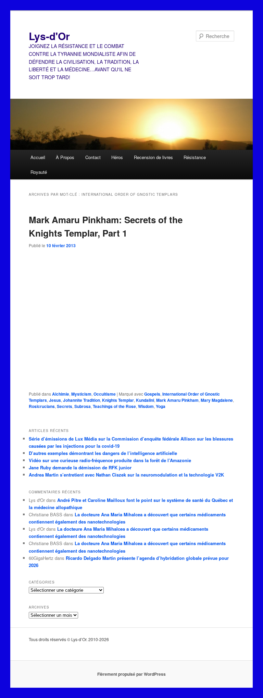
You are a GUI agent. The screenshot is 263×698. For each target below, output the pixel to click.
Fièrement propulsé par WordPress (131, 674)
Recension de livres (153, 157)
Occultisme (104, 394)
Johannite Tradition (81, 400)
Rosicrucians (42, 406)
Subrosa (82, 406)
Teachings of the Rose (114, 406)
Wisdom (146, 406)
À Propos (65, 157)
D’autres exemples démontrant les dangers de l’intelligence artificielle (103, 453)
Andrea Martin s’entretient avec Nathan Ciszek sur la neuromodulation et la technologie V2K (126, 474)
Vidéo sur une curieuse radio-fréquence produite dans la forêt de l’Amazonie (110, 460)
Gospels (152, 394)
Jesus (55, 400)
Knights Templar (118, 400)
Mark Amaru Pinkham (177, 400)
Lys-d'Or (49, 35)
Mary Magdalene (217, 400)
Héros (117, 157)
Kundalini (145, 400)
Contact (93, 157)
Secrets (64, 406)
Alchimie (60, 394)
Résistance (195, 157)
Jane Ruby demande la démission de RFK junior (80, 467)
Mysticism (81, 394)
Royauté (38, 172)
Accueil (37, 157)
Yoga (160, 406)
